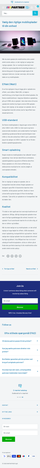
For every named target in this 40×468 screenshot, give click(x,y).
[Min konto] (32, 7)
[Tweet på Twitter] (16, 255)
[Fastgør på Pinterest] (12, 255)
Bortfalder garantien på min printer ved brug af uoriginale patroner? (17, 360)
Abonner (20, 307)
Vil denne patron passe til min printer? (16, 341)
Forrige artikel (9, 269)
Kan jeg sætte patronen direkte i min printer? (16, 350)
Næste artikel (31, 269)
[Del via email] (20, 255)
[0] (36, 7)
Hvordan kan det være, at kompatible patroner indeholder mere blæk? (16, 371)
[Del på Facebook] (8, 255)
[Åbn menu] (3, 7)
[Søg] (35, 13)
